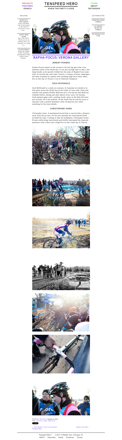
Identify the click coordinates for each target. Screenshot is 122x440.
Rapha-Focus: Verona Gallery (61, 57)
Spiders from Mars (82, 427)
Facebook (70, 437)
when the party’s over (61, 8)
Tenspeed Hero (61, 4)
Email (60, 437)
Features (27, 6)
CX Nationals (23, 49)
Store (94, 3)
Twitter (80, 437)
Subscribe (52, 437)
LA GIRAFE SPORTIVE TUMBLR (98, 27)
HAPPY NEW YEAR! (23, 35)
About (94, 6)
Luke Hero (42, 419)
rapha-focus (51, 420)
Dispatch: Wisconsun (23, 21)
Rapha (45, 420)
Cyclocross (39, 420)
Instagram (94, 8)
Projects (27, 3)
